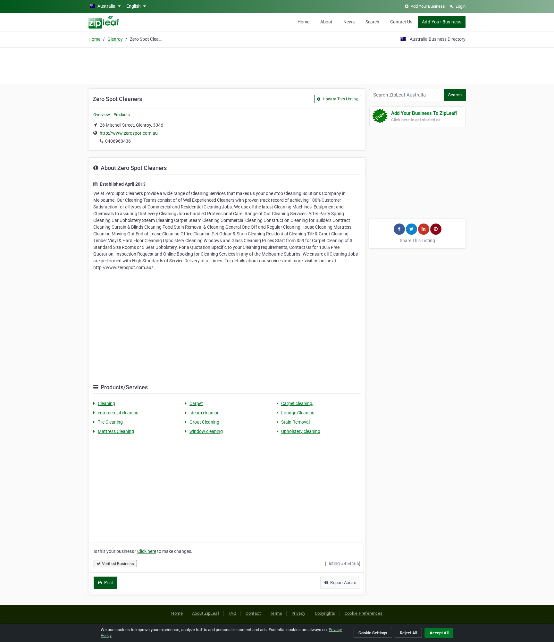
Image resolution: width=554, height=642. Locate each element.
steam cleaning (204, 412)
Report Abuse (342, 582)
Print (108, 582)
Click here (146, 551)
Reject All (408, 632)
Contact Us (401, 21)
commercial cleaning (118, 412)
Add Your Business (441, 21)
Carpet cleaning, (297, 403)
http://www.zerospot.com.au (129, 133)
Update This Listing (340, 99)
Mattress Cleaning (116, 431)
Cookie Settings (372, 632)
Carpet (196, 403)
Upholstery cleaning (300, 431)
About (326, 21)
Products (121, 114)
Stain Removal (295, 422)
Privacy (298, 613)
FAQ (232, 613)
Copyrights (325, 613)
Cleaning (106, 403)
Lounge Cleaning (298, 412)
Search (372, 21)
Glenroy (115, 39)
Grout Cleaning (204, 422)
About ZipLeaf (205, 613)
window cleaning (206, 431)
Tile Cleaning (110, 422)
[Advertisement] (277, 64)
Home (303, 21)
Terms (276, 613)
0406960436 (118, 141)
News (349, 21)
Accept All (439, 632)
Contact (253, 613)
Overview (101, 114)
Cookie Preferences (364, 613)
